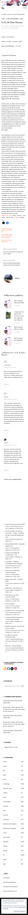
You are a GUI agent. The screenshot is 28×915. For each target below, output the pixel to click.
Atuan (9, 14)
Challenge (6, 784)
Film (4, 811)
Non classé (6, 837)
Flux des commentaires (10, 887)
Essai (4, 797)
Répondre (6, 384)
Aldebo (12, 557)
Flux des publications (9, 882)
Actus (5, 762)
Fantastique (6, 802)
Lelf (10, 215)
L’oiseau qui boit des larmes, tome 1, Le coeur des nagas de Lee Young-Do (19, 316)
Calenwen (7, 365)
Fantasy (5, 806)
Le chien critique (14, 606)
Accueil (3, 14)
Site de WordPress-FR (10, 891)
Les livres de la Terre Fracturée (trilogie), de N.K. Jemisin (7, 236)
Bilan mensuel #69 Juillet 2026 (19, 302)
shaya (18, 305)
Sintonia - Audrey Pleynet (13, 646)
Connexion (6, 878)
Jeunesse (6, 819)
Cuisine (5, 793)
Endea (17, 217)
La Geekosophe (14, 548)
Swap (5, 859)
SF (4, 855)
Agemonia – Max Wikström (13, 588)
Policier (5, 846)
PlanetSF (6, 842)
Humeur (5, 815)
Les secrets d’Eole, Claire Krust (6, 241)
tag (4, 864)
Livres (21, 18)
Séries (5, 851)
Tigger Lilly (4, 215)
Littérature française (9, 828)
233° (11, 583)
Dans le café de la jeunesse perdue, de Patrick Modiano (11, 264)
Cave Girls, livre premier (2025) (15, 524)
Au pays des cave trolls (16, 630)
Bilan (4, 775)
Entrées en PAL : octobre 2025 (14, 611)
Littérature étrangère (12, 18)
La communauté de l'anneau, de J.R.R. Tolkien (13, 253)
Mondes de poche (15, 566)
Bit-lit (5, 779)
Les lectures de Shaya (14, 3)
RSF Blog (12, 539)
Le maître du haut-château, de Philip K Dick (6, 230)
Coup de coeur (7, 788)
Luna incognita (9, 604)
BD (4, 770)
